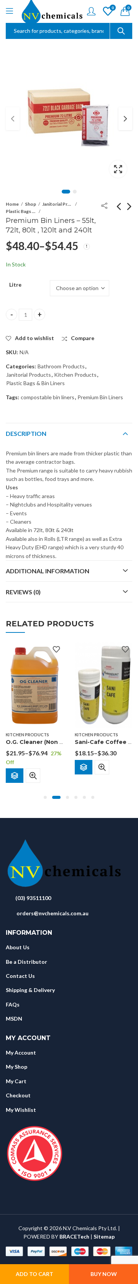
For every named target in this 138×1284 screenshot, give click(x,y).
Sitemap (104, 1236)
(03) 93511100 (33, 898)
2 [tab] (75, 192)
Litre (15, 284)
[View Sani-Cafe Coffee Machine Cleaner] (103, 684)
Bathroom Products (61, 366)
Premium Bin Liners (100, 397)
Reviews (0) (23, 591)
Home (12, 204)
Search (121, 31)
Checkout (18, 1095)
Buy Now (103, 1274)
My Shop (16, 1066)
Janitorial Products (57, 204)
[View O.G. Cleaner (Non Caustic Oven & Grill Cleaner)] (34, 684)
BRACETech (74, 1236)
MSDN (14, 1018)
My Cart (16, 1081)
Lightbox (118, 169)
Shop (30, 204)
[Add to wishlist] (56, 649)
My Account (21, 1052)
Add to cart (34, 1274)
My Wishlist (21, 1110)
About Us (18, 947)
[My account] (91, 11)
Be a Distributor (26, 961)
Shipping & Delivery (30, 990)
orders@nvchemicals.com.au (52, 913)
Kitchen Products (75, 374)
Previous (13, 118)
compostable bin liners (47, 397)
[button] (45, 797)
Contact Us (20, 976)
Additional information (47, 570)
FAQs (13, 1004)
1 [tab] (66, 192)
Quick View (33, 775)
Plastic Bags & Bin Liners (21, 211)
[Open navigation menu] (9, 11)
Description (26, 433)
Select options (14, 775)
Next (125, 118)
